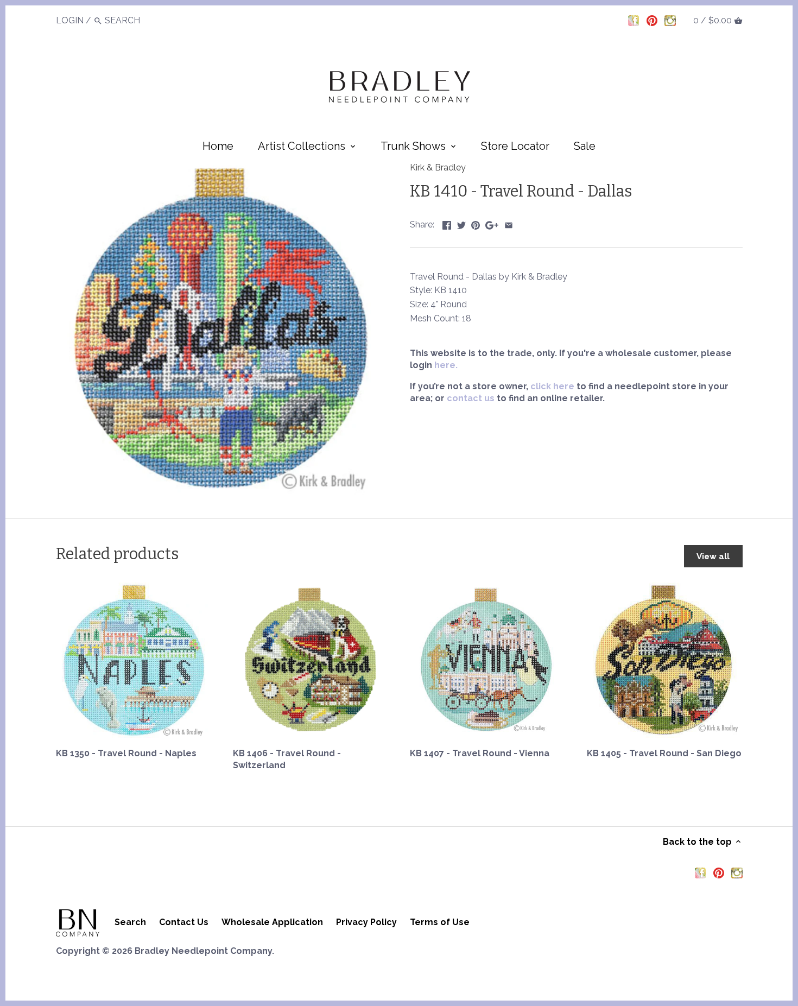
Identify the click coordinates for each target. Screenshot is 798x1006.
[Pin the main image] (475, 223)
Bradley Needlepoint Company (203, 951)
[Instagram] (669, 20)
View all (713, 556)
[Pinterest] (652, 20)
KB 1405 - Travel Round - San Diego (664, 753)
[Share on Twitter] (461, 223)
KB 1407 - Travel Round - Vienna (479, 753)
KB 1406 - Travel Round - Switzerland (287, 759)
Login (70, 20)
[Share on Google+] (491, 223)
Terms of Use (440, 922)
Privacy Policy (366, 922)
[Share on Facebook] (446, 223)
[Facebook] (633, 20)
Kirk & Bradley (438, 167)
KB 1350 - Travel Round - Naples (126, 753)
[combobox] (134, 20)
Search (130, 922)
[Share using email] (508, 223)
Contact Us (183, 922)
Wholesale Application (272, 922)
